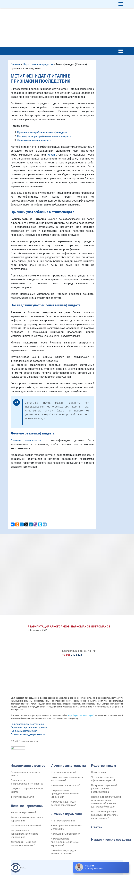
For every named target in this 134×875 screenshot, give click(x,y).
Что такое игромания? (63, 820)
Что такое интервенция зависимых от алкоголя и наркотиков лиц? (104, 814)
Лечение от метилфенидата (34, 140)
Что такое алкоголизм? (63, 772)
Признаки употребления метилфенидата (42, 132)
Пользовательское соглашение (27, 724)
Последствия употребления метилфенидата (44, 136)
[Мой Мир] (22, 524)
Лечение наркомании (27, 806)
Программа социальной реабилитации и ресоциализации (104, 788)
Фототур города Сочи (22, 796)
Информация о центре (28, 766)
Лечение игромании (66, 814)
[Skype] (40, 524)
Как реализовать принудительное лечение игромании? (65, 793)
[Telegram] (45, 524)
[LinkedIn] (31, 524)
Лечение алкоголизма (68, 766)
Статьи (96, 827)
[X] (26, 524)
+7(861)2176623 (87, 9)
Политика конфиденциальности (28, 734)
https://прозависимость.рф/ (80, 715)
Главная (15, 64)
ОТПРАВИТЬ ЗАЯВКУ (67, 617)
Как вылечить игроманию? (65, 833)
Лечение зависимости (26, 440)
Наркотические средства (38, 64)
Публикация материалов (24, 731)
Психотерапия (98, 772)
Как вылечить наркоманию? (26, 825)
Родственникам (103, 766)
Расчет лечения (114, 27)
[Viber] (35, 524)
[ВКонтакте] (13, 524)
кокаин (52, 154)
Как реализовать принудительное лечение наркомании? (24, 833)
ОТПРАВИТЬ (52, 506)
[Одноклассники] (17, 524)
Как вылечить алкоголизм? (65, 785)
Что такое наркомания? (23, 812)
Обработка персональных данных (29, 727)
